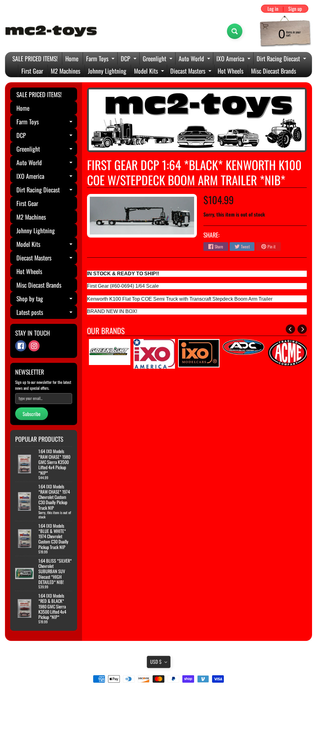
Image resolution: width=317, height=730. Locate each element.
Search (158, 696)
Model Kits (150, 71)
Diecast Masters (191, 71)
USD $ (156, 661)
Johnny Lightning (107, 70)
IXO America (234, 59)
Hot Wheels (230, 70)
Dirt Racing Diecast (282, 59)
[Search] (234, 31)
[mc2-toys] (51, 31)
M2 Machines (65, 70)
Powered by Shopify (158, 717)
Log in (272, 8)
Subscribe (32, 414)
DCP (129, 59)
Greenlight (158, 59)
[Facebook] (20, 345)
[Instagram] (34, 345)
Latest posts (46, 313)
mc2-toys (157, 712)
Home (71, 58)
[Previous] (290, 329)
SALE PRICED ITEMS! (35, 58)
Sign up (295, 8)
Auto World (195, 59)
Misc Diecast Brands (273, 70)
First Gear (32, 70)
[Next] (302, 329)
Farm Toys (101, 59)
